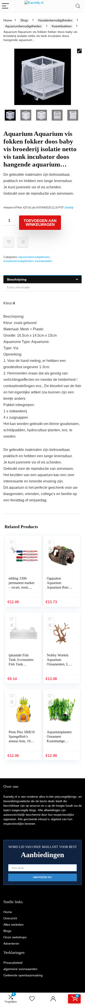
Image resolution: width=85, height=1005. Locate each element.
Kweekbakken (62, 26)
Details (69, 207)
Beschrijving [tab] (17, 279)
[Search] (78, 6)
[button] (79, 51)
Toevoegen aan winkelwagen (40, 223)
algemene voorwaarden (20, 969)
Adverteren (11, 943)
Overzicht (10, 918)
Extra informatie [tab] (18, 287)
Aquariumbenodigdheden (23, 26)
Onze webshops (15, 937)
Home (7, 20)
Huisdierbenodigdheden (55, 20)
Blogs (7, 931)
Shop (24, 20)
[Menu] (5, 6)
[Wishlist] (32, 999)
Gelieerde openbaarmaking (23, 975)
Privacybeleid (12, 962)
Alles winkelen (13, 924)
